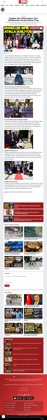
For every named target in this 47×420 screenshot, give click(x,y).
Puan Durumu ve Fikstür (10, 407)
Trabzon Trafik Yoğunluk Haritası (31, 405)
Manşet (39, 413)
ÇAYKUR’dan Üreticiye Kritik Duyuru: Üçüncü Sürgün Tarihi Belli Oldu (32, 334)
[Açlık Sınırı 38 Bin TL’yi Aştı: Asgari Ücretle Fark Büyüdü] (14, 328)
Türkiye (11, 5)
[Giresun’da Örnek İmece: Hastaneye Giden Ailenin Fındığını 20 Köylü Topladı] (33, 231)
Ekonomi (27, 5)
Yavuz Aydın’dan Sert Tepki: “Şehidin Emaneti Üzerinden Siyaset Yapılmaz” (32, 306)
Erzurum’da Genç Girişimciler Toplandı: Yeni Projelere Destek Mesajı (32, 253)
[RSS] (29, 395)
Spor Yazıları (20, 415)
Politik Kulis (17, 5)
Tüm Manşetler (28, 407)
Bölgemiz (3, 5)
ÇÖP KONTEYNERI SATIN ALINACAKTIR (13, 305)
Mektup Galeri (28, 413)
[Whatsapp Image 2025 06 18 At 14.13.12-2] (18, 108)
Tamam (42, 418)
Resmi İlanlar (43, 5)
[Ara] (42, 2)
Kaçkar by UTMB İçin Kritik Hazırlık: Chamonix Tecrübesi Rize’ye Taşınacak (32, 268)
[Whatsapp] (27, 395)
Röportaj (33, 5)
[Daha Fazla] (11, 51)
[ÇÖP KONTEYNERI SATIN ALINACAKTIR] (14, 299)
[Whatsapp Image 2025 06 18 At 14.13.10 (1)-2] (18, 170)
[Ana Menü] (4, 1)
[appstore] (18, 398)
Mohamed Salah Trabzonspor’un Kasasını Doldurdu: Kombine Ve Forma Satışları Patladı (13, 320)
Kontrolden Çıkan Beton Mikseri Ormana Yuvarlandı (13, 239)
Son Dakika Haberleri (10, 409)
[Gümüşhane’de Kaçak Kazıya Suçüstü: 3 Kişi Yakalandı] (14, 261)
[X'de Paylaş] (7, 51)
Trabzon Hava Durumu (30, 403)
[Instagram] (22, 395)
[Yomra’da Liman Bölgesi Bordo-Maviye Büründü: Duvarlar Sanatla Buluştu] (14, 246)
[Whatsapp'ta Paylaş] (9, 51)
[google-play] (29, 398)
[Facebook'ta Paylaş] (5, 51)
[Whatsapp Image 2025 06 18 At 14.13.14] (18, 75)
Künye (7, 413)
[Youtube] (25, 395)
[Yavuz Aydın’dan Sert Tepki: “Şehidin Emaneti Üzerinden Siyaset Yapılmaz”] (33, 299)
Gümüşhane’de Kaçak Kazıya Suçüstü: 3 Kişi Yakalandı (14, 268)
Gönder (7, 285)
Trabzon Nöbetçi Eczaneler (11, 403)
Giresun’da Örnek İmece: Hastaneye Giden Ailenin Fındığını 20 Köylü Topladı (33, 239)
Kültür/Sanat (34, 413)
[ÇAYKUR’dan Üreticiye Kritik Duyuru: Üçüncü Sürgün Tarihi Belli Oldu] (33, 328)
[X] (20, 395)
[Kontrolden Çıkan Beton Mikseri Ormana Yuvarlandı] (14, 231)
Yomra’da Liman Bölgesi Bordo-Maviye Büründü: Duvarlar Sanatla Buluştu (13, 253)
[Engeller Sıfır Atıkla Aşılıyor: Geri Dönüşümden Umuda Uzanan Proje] (23, 37)
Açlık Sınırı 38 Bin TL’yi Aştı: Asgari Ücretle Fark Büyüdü (13, 334)
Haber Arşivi (27, 409)
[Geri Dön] (3, 416)
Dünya (22, 5)
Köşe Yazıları (26, 415)
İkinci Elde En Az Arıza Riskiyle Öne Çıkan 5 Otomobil (33, 320)
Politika (37, 5)
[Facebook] (18, 395)
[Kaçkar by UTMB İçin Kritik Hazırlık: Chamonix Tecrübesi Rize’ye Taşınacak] (33, 261)
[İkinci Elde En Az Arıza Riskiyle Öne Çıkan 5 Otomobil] (33, 313)
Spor (7, 5)
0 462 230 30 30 (24, 388)
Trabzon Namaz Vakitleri (10, 405)
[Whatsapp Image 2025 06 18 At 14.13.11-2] (18, 139)
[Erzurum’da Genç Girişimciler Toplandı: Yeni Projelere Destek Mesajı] (33, 246)
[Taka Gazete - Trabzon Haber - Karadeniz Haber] (23, 2)
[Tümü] (41, 292)
